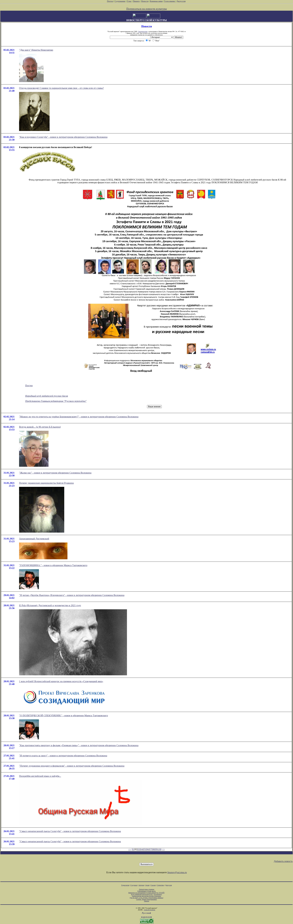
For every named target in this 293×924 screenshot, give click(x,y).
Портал (110, 1)
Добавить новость (283, 861)
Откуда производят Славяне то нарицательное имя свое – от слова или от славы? (61, 88)
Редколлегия (125, 885)
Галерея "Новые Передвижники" (146, 899)
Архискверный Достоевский (34, 538)
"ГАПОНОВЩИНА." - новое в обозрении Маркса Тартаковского (53, 565)
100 (159, 849)
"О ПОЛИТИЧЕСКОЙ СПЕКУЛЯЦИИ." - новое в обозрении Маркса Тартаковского (63, 715)
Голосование (169, 1)
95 (144, 849)
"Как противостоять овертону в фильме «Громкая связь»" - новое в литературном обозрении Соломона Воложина (78, 745)
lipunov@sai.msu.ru (177, 872)
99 (156, 849)
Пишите (136, 1)
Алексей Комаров (149, 910)
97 (150, 849)
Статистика (160, 885)
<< (129, 849)
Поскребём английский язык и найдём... (40, 776)
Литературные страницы (146, 889)
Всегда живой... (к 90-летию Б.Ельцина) (40, 427)
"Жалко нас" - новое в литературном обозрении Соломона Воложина (55, 472)
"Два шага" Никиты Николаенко (36, 50)
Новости (144, 1)
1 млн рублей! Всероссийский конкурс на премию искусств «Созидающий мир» (61, 681)
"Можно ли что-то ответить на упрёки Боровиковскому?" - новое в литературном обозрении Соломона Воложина (78, 416)
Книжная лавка (156, 1)
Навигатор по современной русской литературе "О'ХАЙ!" (146, 893)
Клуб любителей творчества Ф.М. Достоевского (146, 894)
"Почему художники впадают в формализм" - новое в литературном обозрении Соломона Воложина (71, 766)
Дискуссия (181, 1)
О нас (129, 1)
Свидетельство (142, 31)
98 (153, 849)
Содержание (120, 1)
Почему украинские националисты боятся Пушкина (46, 483)
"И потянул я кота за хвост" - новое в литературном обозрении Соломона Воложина (63, 755)
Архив (147, 885)
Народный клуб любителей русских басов (46, 396)
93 (138, 849)
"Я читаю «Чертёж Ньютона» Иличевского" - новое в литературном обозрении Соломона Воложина (71, 595)
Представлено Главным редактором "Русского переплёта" (56, 401)
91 (133, 849)
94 (141, 849)
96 (147, 849)
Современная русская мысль (146, 891)
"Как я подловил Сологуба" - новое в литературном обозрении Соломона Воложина (63, 137)
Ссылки (153, 885)
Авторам (141, 885)
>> (163, 849)
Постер (29, 385)
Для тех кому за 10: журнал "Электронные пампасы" (146, 898)
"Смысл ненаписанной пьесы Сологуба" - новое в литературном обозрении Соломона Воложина (70, 831)
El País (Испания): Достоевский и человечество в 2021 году (50, 605)
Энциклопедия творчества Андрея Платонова (146, 896)
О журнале (133, 885)
